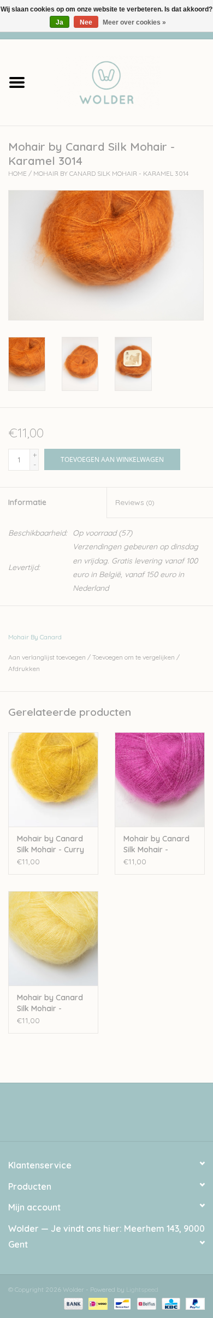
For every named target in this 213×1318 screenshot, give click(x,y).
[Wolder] (123, 81)
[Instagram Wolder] (116, 1116)
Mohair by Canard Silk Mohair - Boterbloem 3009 (50, 1003)
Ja (59, 22)
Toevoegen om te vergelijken (134, 657)
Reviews (134, 502)
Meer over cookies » (134, 22)
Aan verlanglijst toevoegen (47, 657)
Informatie (27, 502)
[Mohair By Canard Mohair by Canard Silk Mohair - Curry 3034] (53, 779)
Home (17, 173)
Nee (86, 22)
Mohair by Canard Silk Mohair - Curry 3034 (50, 844)
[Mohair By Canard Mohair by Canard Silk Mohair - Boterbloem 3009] (53, 938)
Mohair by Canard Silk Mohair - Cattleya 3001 (156, 844)
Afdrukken (24, 668)
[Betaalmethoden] (72, 1303)
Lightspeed (142, 1289)
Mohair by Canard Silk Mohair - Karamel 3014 (110, 173)
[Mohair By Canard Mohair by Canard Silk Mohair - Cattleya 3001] (160, 779)
